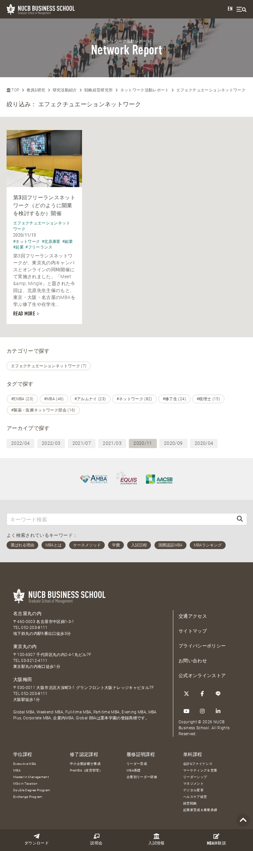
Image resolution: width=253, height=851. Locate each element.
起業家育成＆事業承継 (200, 810)
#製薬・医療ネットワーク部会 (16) (43, 410)
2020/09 (173, 443)
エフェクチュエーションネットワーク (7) (48, 366)
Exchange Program (27, 797)
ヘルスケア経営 (195, 797)
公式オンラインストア (202, 675)
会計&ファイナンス (197, 764)
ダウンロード (36, 843)
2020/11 (142, 443)
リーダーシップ (195, 777)
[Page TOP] (243, 820)
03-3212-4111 (34, 660)
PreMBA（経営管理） (86, 770)
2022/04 (20, 443)
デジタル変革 (193, 790)
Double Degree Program (31, 790)
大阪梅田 (22, 679)
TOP (15, 90)
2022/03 (51, 443)
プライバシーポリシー (202, 645)
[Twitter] (186, 694)
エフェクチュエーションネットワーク (210, 90)
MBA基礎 (133, 770)
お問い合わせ (193, 660)
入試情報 (156, 843)
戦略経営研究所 (98, 90)
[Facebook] (202, 694)
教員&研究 (36, 90)
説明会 (96, 843)
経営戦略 (190, 803)
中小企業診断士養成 (85, 764)
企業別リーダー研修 (141, 777)
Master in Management (31, 777)
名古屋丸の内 (27, 613)
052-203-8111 (34, 627)
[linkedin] (218, 711)
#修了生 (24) (174, 399)
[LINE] (218, 694)
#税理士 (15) (208, 399)
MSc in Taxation (25, 783)
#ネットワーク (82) (134, 399)
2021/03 (112, 443)
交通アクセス (193, 616)
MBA (16, 770)
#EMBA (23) (22, 399)
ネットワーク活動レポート (144, 90)
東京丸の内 (25, 646)
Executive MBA (24, 764)
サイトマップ (193, 631)
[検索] (240, 519)
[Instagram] (202, 711)
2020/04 (204, 443)
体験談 (216, 843)
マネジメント (193, 783)
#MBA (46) (54, 399)
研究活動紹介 (65, 90)
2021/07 (81, 443)
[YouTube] (186, 711)
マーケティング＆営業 (200, 770)
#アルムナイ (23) (90, 399)
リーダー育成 (136, 764)
